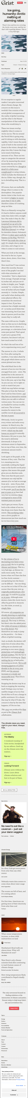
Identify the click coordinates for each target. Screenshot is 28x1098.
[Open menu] (25, 3)
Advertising (4, 1067)
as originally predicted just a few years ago (13, 592)
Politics (3, 1021)
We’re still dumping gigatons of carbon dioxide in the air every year (13, 665)
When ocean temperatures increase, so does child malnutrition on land (11, 936)
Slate (24, 710)
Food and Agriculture (6, 1030)
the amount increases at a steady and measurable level (11, 674)
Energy (3, 1019)
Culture (12, 836)
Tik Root (3, 908)
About (3, 1039)
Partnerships (4, 1048)
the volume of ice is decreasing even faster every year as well (12, 561)
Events (3, 1062)
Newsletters (4, 1060)
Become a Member (6, 1065)
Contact (3, 1044)
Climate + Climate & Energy (20, 64)
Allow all (14, 1090)
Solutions (3, 1023)
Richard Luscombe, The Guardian (10, 970)
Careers (3, 1046)
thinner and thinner (9, 567)
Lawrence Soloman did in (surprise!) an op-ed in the (11, 224)
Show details (19, 1085)
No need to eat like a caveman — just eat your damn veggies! (12, 828)
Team (2, 1042)
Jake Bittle (4, 955)
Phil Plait (3, 56)
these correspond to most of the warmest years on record (11, 497)
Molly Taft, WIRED (5, 982)
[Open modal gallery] (14, 86)
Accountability (5, 1025)
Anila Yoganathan (5, 886)
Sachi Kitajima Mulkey (7, 896)
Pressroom (4, 1050)
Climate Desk (16, 712)
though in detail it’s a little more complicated (13, 169)
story (7, 710)
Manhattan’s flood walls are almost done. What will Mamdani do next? (12, 950)
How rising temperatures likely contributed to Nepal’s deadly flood (13, 977)
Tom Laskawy (4, 836)
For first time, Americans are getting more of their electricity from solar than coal (13, 903)
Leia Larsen (4, 876)
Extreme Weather (5, 1027)
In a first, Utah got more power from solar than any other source (13, 870)
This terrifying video (15, 513)
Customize (13, 1094)
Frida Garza (7, 942)
